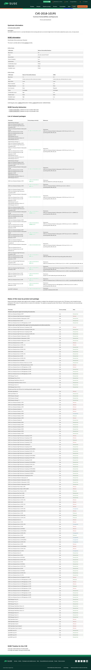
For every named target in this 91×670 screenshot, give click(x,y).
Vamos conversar (61, 661)
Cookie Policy (85, 667)
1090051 (20, 102)
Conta (67, 1)
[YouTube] (76, 661)
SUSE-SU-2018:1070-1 (14, 111)
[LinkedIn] (84, 661)
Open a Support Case (9, 667)
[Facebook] (79, 661)
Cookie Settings (66, 667)
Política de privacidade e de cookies (76, 667)
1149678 (34, 102)
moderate (27, 42)
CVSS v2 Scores (11, 48)
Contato (74, 6)
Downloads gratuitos (82, 6)
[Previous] (42, 19)
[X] (81, 661)
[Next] (49, 19)
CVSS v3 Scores (11, 72)
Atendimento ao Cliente (58, 1)
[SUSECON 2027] (47, 2)
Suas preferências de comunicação (46, 661)
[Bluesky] (87, 661)
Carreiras (15, 661)
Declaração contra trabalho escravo (29, 661)
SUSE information (14, 37)
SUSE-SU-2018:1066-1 (14, 109)
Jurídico (19, 661)
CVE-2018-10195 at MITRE (14, 27)
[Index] (46, 19)
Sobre (38, 661)
